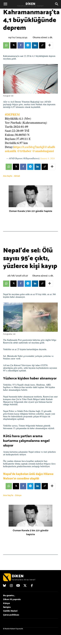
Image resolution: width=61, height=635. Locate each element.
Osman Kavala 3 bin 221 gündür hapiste (30, 211)
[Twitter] (25, 586)
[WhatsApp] (6, 45)
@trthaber (24, 151)
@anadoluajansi (43, 151)
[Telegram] (28, 45)
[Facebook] (21, 45)
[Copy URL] (42, 45)
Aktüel (17, 176)
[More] (49, 45)
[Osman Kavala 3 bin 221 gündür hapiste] (30, 196)
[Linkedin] (35, 45)
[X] (13, 45)
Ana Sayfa (7, 176)
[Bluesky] (4, 586)
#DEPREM (12, 114)
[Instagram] (11, 586)
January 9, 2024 (47, 158)
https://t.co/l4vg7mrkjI (28, 147)
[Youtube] (18, 586)
